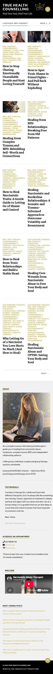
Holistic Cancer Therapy (37, 254)
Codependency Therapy (10, 49)
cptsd (15, 50)
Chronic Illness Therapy (39, 246)
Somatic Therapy (36, 60)
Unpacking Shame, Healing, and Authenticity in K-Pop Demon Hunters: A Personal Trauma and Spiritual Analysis (26, 632)
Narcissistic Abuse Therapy (39, 57)
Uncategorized (35, 66)
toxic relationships (38, 64)
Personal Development (9, 57)
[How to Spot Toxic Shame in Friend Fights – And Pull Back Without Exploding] (39, 36)
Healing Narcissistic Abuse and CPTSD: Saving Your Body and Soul (37, 353)
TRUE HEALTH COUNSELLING (16, 7)
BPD (5, 117)
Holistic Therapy (36, 257)
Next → (45, 373)
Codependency (35, 52)
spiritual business (37, 336)
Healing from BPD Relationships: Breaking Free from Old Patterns (38, 128)
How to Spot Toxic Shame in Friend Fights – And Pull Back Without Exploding (38, 79)
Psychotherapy (36, 267)
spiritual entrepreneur (35, 340)
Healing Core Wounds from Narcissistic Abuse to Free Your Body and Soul (37, 282)
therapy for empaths (12, 61)
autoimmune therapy (39, 239)
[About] (26, 417)
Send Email (10, 545)
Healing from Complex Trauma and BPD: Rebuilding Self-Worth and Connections (14, 147)
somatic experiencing (12, 133)
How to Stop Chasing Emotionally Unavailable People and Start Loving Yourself (14, 75)
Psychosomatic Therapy (36, 264)
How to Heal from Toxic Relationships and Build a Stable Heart (12, 266)
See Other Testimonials (15, 523)
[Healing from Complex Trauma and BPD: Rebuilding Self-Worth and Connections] (14, 106)
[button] (47, 660)
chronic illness (36, 309)
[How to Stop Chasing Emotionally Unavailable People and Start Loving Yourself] (14, 36)
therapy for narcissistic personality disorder (9, 185)
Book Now (10, 548)
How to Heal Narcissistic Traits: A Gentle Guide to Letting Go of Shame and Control (14, 200)
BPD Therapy (9, 46)
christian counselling (9, 119)
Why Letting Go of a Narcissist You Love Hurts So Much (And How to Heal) (13, 345)
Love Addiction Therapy (13, 53)
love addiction (13, 51)
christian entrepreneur (35, 49)
